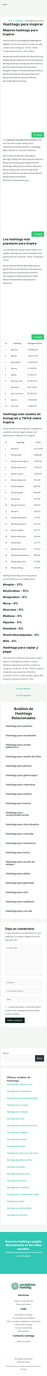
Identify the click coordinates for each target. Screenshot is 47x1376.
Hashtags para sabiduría (20, 901)
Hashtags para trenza (18, 803)
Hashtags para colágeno (17, 1132)
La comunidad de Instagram (24, 1318)
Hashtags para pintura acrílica (19, 1160)
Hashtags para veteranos (20, 784)
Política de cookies (23, 1362)
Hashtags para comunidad (18, 1187)
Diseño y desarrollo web (23, 1301)
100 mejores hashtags (23, 1315)
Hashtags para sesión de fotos (23, 756)
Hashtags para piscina (19, 765)
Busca (39, 1058)
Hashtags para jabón (15, 1201)
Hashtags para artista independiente (22, 1098)
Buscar (6, 1053)
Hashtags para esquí (15, 1119)
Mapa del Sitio (23, 1331)
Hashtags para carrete (19, 911)
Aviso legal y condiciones (23, 1359)
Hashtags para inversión (17, 1215)
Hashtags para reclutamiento (19, 1091)
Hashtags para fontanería (21, 843)
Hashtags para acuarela (17, 1139)
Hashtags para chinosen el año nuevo (22, 1153)
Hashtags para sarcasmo (17, 1105)
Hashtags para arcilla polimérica (18, 745)
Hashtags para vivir (17, 892)
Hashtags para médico (19, 793)
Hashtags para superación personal (22, 1125)
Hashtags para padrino (19, 726)
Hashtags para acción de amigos (20, 862)
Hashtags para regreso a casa (19, 1084)
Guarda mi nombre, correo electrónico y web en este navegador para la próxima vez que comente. (23, 1010)
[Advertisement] (23, 108)
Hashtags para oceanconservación (17, 813)
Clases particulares (23, 1304)
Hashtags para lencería (16, 1180)
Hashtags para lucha (18, 852)
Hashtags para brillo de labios (19, 1208)
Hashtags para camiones (17, 1112)
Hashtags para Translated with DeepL (23, 1194)
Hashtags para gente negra (21, 775)
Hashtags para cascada (19, 833)
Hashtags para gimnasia (20, 882)
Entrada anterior (23, 689)
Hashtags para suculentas (21, 735)
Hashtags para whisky (16, 1146)
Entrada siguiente (23, 695)
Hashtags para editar (18, 873)
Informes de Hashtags (23, 1324)
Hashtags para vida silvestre (22, 824)
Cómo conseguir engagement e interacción (23, 1321)
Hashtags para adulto (16, 1167)
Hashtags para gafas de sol (18, 1174)
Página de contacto (23, 1341)
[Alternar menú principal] (42, 4)
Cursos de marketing (23, 1328)
